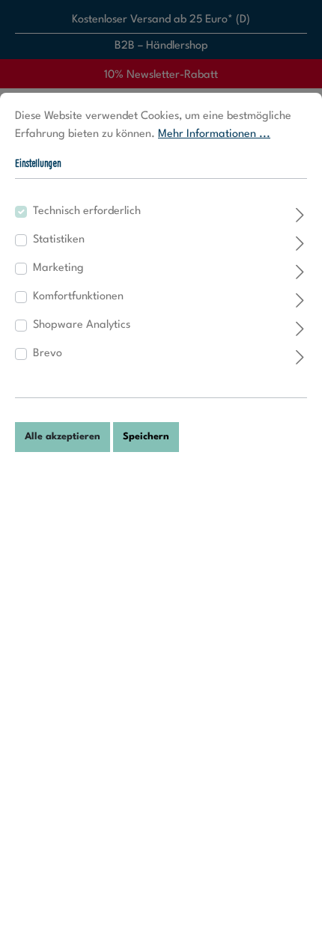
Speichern (146, 437)
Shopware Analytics (81, 325)
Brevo (47, 353)
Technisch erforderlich (87, 211)
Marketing (58, 268)
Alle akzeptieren (62, 437)
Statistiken (59, 239)
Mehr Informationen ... (214, 134)
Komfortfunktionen (78, 296)
